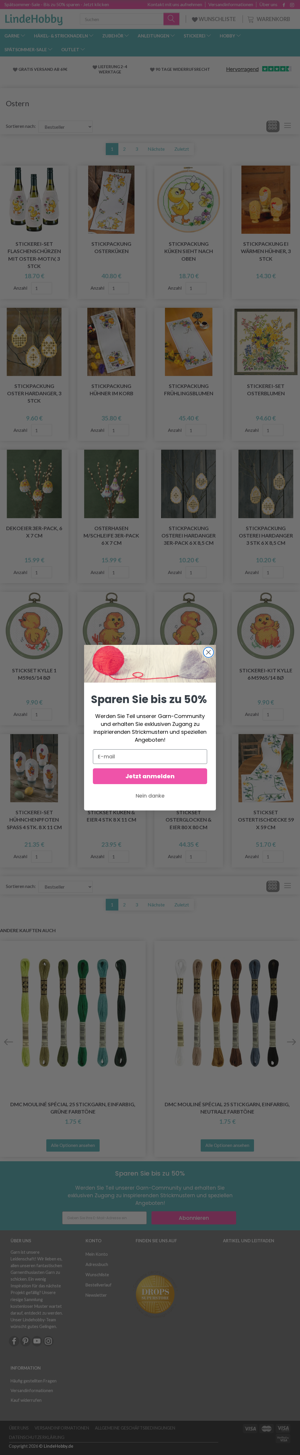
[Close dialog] (208, 652)
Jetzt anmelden (150, 776)
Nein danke (150, 795)
